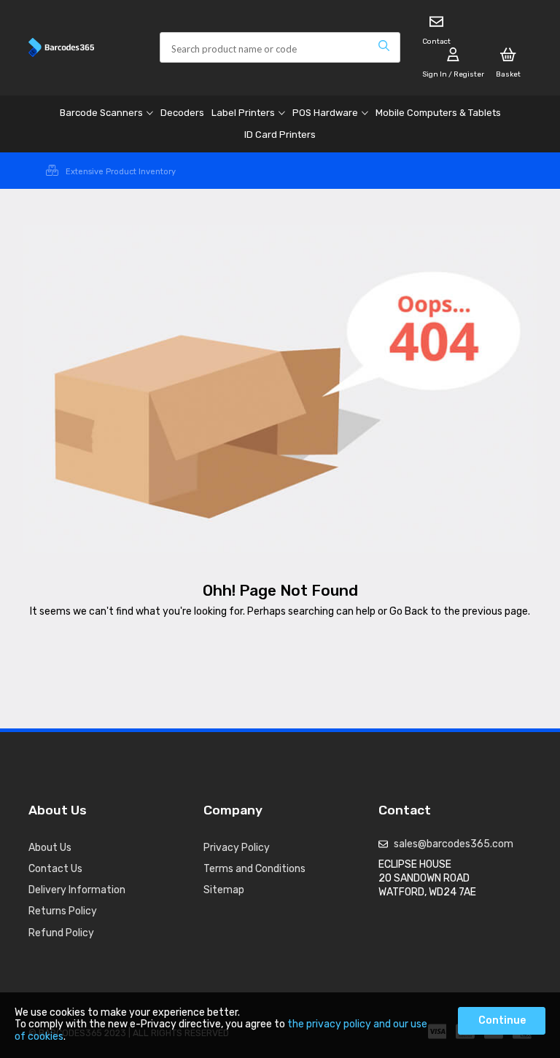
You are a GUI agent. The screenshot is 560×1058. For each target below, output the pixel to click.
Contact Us (55, 869)
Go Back (408, 611)
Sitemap (223, 890)
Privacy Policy (236, 847)
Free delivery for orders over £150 (121, 171)
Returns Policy (62, 911)
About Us (49, 847)
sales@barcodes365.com (453, 844)
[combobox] (280, 47)
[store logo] (83, 47)
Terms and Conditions (254, 869)
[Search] (384, 47)
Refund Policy (61, 933)
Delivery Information (76, 890)
